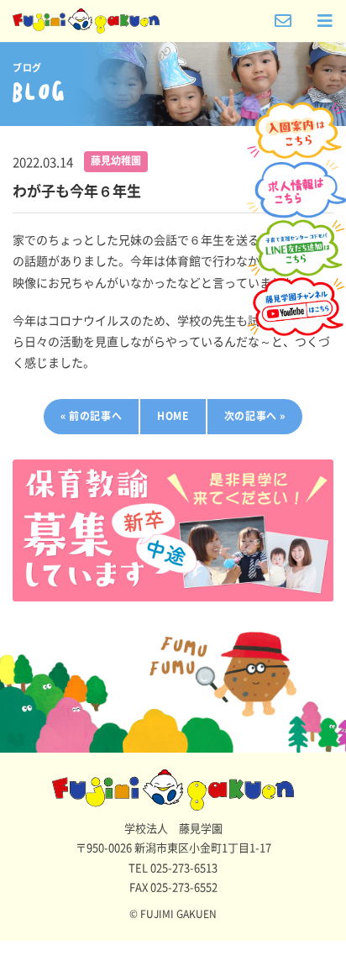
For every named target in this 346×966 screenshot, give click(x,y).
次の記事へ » (255, 416)
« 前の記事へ (91, 416)
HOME (172, 416)
